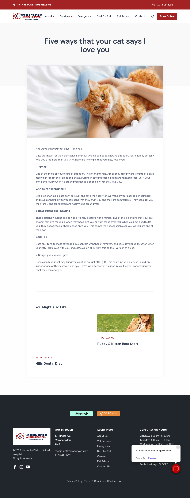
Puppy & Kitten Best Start (117, 343)
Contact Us (103, 466)
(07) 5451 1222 (165, 4)
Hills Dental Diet (49, 363)
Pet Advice (123, 16)
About (48, 16)
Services (65, 16)
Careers (101, 456)
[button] (176, 468)
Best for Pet (104, 16)
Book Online (167, 16)
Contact (140, 16)
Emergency (84, 16)
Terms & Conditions (95, 481)
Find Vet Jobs (115, 481)
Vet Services (104, 441)
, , (66, 439)
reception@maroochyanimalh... (72, 451)
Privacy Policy (74, 481)
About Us (102, 435)
